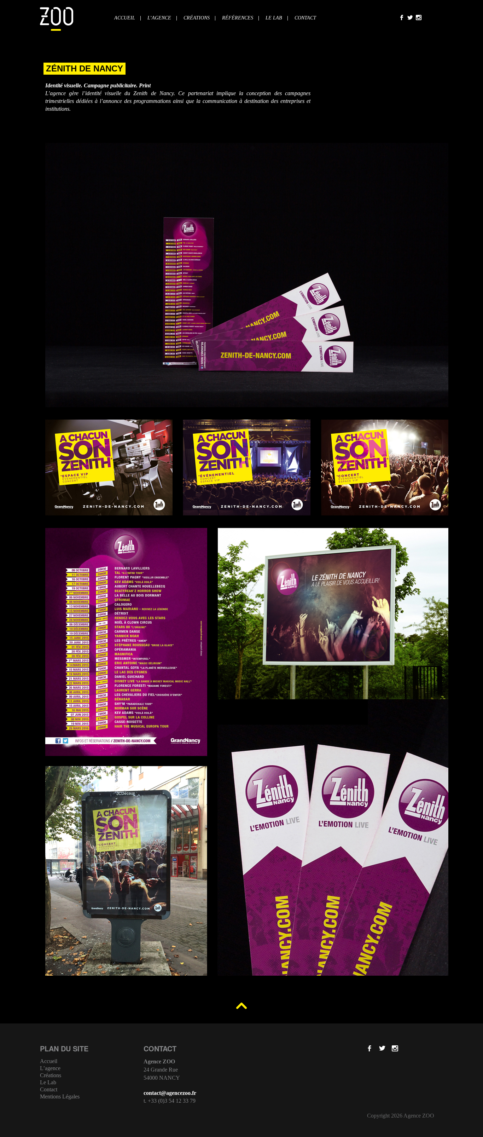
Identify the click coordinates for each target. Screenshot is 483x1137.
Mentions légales (60, 1096)
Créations (197, 18)
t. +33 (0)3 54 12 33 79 (170, 1101)
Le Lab (274, 18)
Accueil (124, 18)
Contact (305, 18)
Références (237, 18)
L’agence (159, 18)
